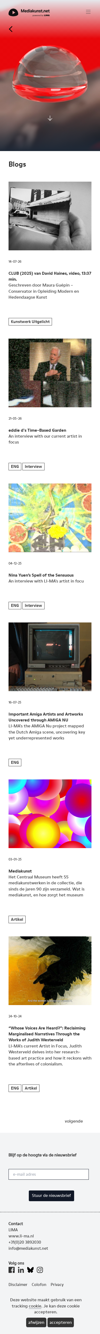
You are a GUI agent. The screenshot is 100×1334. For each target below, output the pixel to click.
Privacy (57, 1284)
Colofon (39, 1284)
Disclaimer (18, 1284)
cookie (35, 1306)
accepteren (61, 1322)
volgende (74, 1121)
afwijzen (36, 1322)
